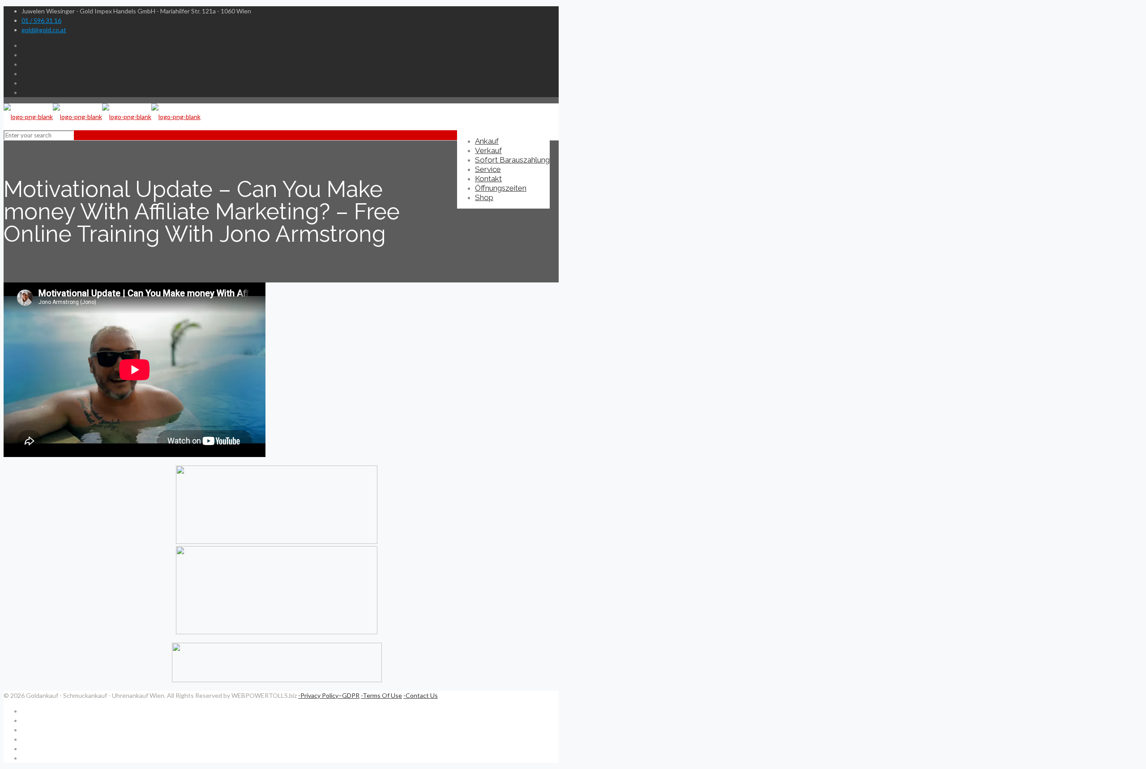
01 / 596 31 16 (41, 20)
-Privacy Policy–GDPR (328, 695)
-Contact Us (420, 695)
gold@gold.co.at (43, 30)
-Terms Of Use (381, 695)
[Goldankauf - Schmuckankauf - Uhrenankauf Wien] (102, 116)
